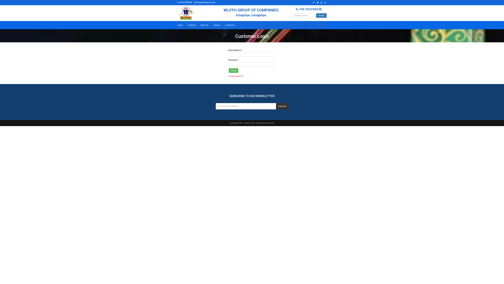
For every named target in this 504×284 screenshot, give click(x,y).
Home (180, 25)
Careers (217, 25)
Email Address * (235, 50)
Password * (233, 60)
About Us (204, 25)
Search (321, 15)
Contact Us (230, 25)
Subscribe (282, 106)
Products (192, 25)
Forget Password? (235, 76)
